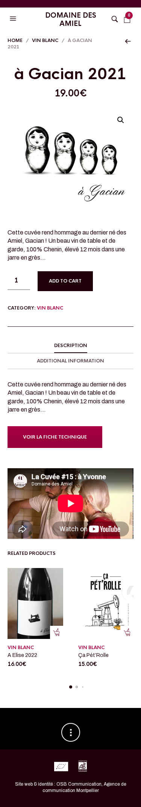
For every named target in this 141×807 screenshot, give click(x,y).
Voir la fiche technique (55, 437)
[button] (13, 19)
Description (70, 346)
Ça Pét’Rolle (93, 655)
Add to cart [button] (56, 632)
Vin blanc (45, 41)
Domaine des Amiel (70, 19)
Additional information (70, 361)
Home (15, 41)
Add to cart (65, 281)
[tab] (70, 346)
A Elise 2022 (22, 655)
